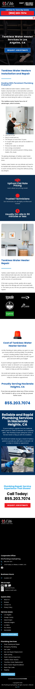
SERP (18, 687)
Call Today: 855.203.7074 (17, 496)
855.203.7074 (17, 403)
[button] (33, 17)
